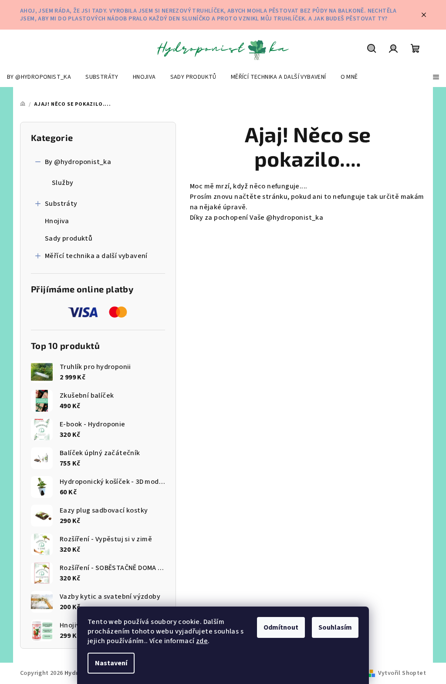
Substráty (61, 203)
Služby (62, 183)
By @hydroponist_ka (78, 162)
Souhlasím (335, 627)
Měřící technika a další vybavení (96, 256)
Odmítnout (281, 627)
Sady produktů (68, 238)
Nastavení (111, 663)
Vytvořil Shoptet (402, 673)
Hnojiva (57, 221)
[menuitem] (39, 77)
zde (202, 641)
